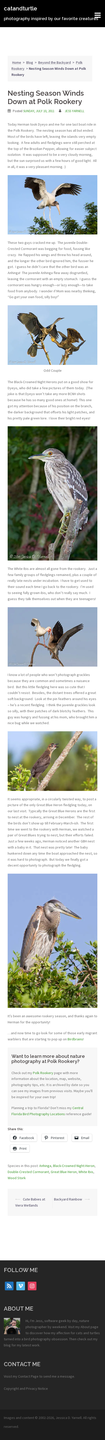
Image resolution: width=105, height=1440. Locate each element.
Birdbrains (75, 1039)
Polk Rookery (43, 1073)
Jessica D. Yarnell (69, 1417)
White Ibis (85, 1172)
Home (16, 62)
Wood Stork (17, 1178)
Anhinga (45, 1165)
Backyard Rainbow (68, 1199)
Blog (29, 62)
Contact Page (28, 1376)
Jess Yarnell (74, 111)
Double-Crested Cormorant (28, 1172)
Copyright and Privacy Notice (26, 1388)
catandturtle (20, 8)
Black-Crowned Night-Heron (74, 1165)
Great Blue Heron (64, 1172)
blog (7, 1345)
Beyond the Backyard (54, 62)
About (85, 1327)
